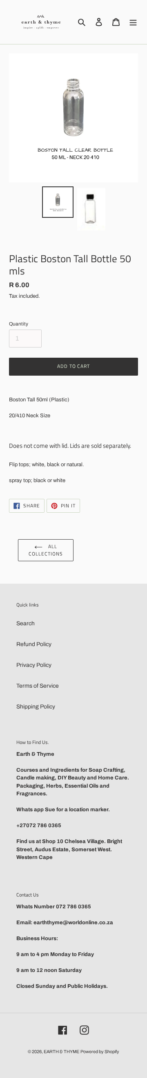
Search (25, 623)
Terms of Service (37, 686)
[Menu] (133, 21)
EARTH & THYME (61, 1051)
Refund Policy (33, 644)
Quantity (18, 324)
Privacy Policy (33, 665)
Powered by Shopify (99, 1051)
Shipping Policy (35, 707)
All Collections (46, 550)
